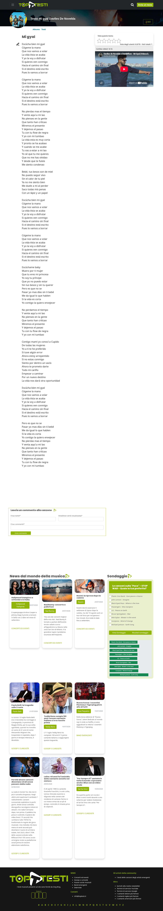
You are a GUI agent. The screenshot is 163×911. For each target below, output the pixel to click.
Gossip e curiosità (81, 880)
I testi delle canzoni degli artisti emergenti (133, 877)
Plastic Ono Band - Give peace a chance (127, 596)
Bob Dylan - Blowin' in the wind (124, 617)
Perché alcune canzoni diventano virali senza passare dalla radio (22, 781)
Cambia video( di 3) (104, 49)
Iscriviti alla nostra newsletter (128, 886)
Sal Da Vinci (83, 789)
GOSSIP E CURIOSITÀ (20, 748)
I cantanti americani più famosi (129, 898)
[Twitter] (44, 895)
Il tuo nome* (16, 516)
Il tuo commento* (17, 524)
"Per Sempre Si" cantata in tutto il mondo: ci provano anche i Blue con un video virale (89, 781)
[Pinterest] (37, 895)
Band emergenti (80, 885)
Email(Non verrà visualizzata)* (70, 516)
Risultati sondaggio (140, 632)
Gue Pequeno (83, 711)
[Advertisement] (76, 484)
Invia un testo (145, 4)
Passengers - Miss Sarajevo (122, 607)
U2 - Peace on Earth (119, 610)
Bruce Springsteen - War (121, 614)
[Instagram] (41, 895)
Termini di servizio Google (127, 891)
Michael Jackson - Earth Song (123, 624)
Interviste (78, 887)
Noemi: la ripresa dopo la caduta (89, 596)
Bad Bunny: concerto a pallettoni (55, 605)
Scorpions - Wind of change (122, 621)
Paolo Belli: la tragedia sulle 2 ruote (22, 706)
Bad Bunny (49, 611)
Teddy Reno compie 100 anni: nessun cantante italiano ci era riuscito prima (55, 719)
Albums (36, 29)
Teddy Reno (50, 727)
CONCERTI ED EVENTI (20, 628)
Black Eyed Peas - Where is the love (125, 603)
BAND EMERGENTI (84, 735)
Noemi (80, 602)
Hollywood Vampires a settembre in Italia (22, 598)
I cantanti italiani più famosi (128, 893)
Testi (43, 29)
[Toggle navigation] (13, 5)
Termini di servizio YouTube (127, 888)
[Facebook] (33, 895)
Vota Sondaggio (119, 632)
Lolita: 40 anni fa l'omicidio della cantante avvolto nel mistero (57, 778)
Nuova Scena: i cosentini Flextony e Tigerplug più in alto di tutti (89, 704)
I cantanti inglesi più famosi (127, 896)
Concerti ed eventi (81, 877)
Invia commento (21, 533)
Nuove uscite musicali (82, 882)
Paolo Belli (17, 711)
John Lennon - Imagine (120, 600)
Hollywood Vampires (20, 605)
